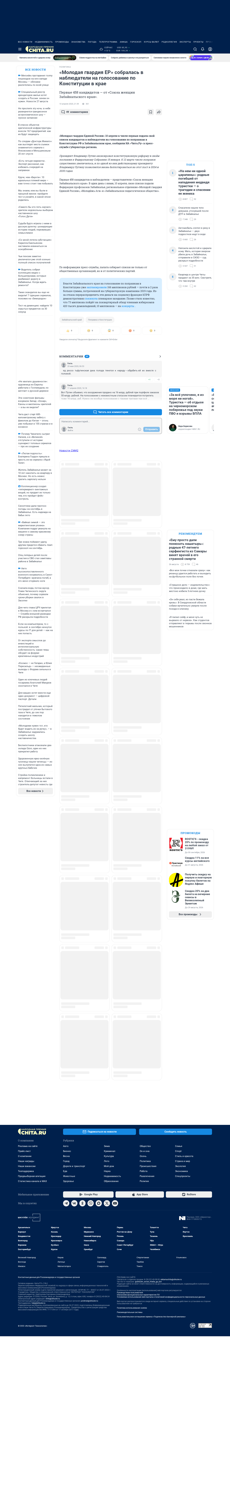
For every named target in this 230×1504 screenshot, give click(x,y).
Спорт (178, 1151)
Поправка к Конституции (100, 320)
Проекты (198, 42)
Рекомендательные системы (129, 1312)
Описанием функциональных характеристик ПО (138, 1295)
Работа (143, 1171)
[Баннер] (64, 57)
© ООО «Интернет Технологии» (32, 1326)
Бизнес (67, 1151)
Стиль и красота (184, 1156)
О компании (24, 1156)
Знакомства (78, 42)
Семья (178, 1146)
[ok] (82, 1203)
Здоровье (68, 1181)
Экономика (181, 1171)
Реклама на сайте (28, 1146)
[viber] (90, 1203)
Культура (109, 1156)
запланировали (97, 287)
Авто (66, 1146)
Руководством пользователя (130, 1293)
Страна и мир (182, 1161)
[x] (107, 1203)
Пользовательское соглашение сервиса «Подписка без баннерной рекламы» (151, 1317)
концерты (128, 306)
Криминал (109, 1151)
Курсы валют (151, 42)
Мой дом (109, 1166)
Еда (65, 1171)
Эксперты (185, 42)
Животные (69, 1176)
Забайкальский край (72, 320)
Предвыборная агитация (31, 1176)
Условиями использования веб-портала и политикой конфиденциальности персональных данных (161, 1297)
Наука (107, 1171)
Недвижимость (44, 42)
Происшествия (148, 1166)
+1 (149, 379)
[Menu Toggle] (20, 49)
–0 (158, 379)
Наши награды (26, 1161)
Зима (107, 1146)
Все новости (25, 42)
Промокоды (62, 42)
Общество (145, 1146)
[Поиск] (195, 49)
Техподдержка (26, 1171)
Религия (144, 1181)
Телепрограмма (108, 42)
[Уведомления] (202, 49)
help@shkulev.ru (38, 1303)
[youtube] (115, 1203)
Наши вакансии (27, 1166)
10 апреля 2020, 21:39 (69, 104)
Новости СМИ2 (68, 450)
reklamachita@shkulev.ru (171, 1279)
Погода (92, 42)
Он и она (144, 1151)
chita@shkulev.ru (53, 1299)
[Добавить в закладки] (151, 112)
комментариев (77, 111)
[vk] (74, 1203)
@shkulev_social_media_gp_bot (148, 1282)
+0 (149, 404)
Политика (145, 1161)
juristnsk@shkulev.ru (89, 1301)
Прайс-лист (24, 1151)
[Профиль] (210, 49)
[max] (99, 1203)
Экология (180, 1166)
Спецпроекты (182, 1176)
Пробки (210, 42)
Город (66, 1161)
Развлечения (147, 1176)
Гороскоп (135, 42)
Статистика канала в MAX (32, 1181)
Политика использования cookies (132, 1308)
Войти (70, 430)
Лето (106, 1161)
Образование (111, 1181)
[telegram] (66, 1203)
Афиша (124, 42)
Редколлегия (169, 42)
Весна (66, 1156)
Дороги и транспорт (74, 1166)
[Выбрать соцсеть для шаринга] (159, 112)
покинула (91, 298)
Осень (143, 1156)
